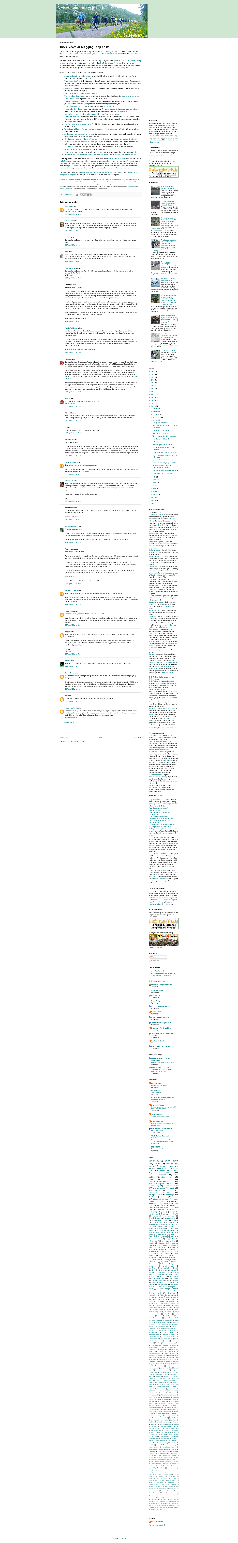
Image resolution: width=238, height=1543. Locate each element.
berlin (168, 1382)
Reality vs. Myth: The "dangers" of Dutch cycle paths (83, 142)
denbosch (156, 1253)
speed (151, 1243)
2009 (153, 501)
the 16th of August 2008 (108, 52)
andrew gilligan (167, 1320)
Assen (168, 683)
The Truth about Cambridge (158, 854)
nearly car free (167, 760)
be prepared (162, 1459)
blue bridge (164, 1303)
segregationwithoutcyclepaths (159, 1208)
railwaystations (154, 1195)
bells (158, 1422)
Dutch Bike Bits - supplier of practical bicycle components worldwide (163, 974)
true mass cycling (169, 1343)
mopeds (165, 1334)
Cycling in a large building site (162, 430)
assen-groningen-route (163, 1322)
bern (152, 1461)
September (157, 417)
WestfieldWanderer (72, 526)
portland (169, 1368)
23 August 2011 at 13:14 (73, 604)
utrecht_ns (159, 1416)
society (172, 1241)
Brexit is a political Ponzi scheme (161, 1149)
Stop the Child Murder (88, 163)
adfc (177, 1418)
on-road (174, 1438)
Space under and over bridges (162, 460)
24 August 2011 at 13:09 (73, 666)
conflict (173, 1262)
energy (167, 1253)
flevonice (160, 1432)
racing (169, 1192)
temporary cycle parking (156, 1449)
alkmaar (174, 1455)
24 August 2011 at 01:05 (73, 625)
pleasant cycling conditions (166, 1230)
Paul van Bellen (70, 268)
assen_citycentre (170, 1260)
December (156, 409)
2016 (153, 392)
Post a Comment (68, 722)
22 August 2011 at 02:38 (73, 231)
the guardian (162, 1285)
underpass (172, 1287)
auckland (153, 1459)
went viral (124, 166)
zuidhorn (163, 1453)
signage (172, 1212)
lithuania (164, 1484)
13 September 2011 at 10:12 (74, 718)
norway (173, 1334)
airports (166, 1455)
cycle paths (75, 163)
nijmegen (151, 1401)
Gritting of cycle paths (156, 650)
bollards (176, 1461)
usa (166, 1220)
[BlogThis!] (83, 194)
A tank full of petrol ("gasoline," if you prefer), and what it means (169, 335)
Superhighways (154, 585)
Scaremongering (83, 104)
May (154, 483)
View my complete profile (157, 1525)
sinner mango (167, 1177)
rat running (168, 1311)
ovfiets (151, 1440)
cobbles (167, 1465)
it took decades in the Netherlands (161, 818)
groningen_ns (163, 1359)
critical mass (172, 1389)
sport (173, 1299)
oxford (171, 1490)
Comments (155, 961)
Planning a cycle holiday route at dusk (165, 470)
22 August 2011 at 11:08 (73, 352)
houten (161, 1330)
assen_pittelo (153, 1382)
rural (172, 1201)
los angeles (164, 1307)
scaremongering (154, 787)
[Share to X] (85, 194)
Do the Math (155, 1090)
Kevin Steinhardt (71, 708)
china (174, 1386)
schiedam (154, 1499)
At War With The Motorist (160, 1017)
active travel (157, 1455)
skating (164, 1409)
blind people (162, 1324)
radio (163, 1492)
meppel (151, 1486)
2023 (153, 371)
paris (163, 1401)
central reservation (163, 1386)
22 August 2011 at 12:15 (73, 421)
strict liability (167, 1411)
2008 (153, 504)
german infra (172, 1328)
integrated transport (161, 1199)
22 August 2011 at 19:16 (73, 542)
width (150, 1376)
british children (167, 1251)
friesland (151, 1476)
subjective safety (155, 1181)
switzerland (152, 1301)
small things (154, 1190)
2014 (153, 397)
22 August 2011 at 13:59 (73, 456)
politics (173, 1270)
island (150, 1480)
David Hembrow (70, 462)
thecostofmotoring (163, 1413)
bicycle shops (153, 1303)
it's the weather (155, 822)
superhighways (158, 1226)
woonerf (166, 1376)
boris (172, 1235)
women (158, 1376)
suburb (172, 1247)
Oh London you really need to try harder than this (82, 114)
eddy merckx (166, 1472)
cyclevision (152, 1391)
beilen (170, 1459)
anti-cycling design (163, 1289)
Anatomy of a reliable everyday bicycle (162, 708)
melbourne (160, 1366)
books (162, 1424)
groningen (163, 1197)
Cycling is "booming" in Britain (159, 829)
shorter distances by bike (169, 1257)
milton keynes (169, 1486)
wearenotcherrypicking (156, 1249)
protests (173, 1440)
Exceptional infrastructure (157, 641)
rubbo (160, 1497)
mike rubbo (169, 1332)
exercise (157, 1474)
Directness (68, 88)
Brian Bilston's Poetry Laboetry (162, 1098)
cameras (174, 1463)
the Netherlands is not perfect (158, 750)
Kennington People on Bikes (161, 1028)
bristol (174, 1382)
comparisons (164, 1173)
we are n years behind (161, 1418)
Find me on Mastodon (156, 948)
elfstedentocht (164, 1395)
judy (164, 1214)
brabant (176, 1424)
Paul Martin (69, 206)
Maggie (67, 632)
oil (158, 1401)
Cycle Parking (153, 677)
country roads (161, 1389)
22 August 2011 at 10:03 (73, 278)
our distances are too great (159, 816)
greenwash (172, 1476)
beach (153, 1324)
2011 (153, 406)
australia (171, 1226)
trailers (159, 1343)
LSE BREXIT (155, 1147)
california (166, 1463)
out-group (175, 1280)
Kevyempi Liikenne (72, 590)
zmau (67, 252)
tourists (151, 1507)
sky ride (173, 1499)
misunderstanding (154, 1334)
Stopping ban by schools (73, 109)
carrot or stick (153, 1214)
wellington (153, 1509)
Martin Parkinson (71, 328)
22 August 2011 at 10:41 (73, 321)
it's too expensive (156, 810)
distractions (172, 1393)
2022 (153, 374)
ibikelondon (69, 481)
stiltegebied (167, 1314)
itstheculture (171, 1330)
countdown (167, 1470)
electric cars (161, 1355)
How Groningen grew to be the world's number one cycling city (86, 139)
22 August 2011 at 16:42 (73, 474)
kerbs (150, 1482)
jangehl (162, 1480)
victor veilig (163, 1507)
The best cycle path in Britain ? (162, 445)
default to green (165, 1391)
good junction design (158, 1278)
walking (176, 1507)
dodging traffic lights (171, 1237)
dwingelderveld (153, 1395)
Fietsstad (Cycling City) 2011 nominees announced (162, 466)
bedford (161, 1382)
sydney (166, 1370)
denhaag (158, 1430)
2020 (153, 380)
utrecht (151, 1289)
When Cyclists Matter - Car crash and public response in (84, 129)
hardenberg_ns (153, 1478)
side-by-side (171, 1283)
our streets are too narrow (158, 808)
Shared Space (153, 752)
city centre (164, 1262)
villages (173, 1301)
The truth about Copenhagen (74, 96)
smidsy (166, 1341)
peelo (170, 1401)
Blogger (123, 1538)
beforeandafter (154, 1251)
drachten (158, 1472)
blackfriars (154, 1424)
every (152, 1432)
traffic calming (165, 1372)
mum (171, 1307)
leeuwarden (171, 1482)
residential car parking (161, 1443)
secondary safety (170, 1445)
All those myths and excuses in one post (79, 134)
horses (158, 1397)
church (160, 1465)
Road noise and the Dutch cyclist (163, 473)
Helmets (151, 785)
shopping (164, 1224)
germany (152, 1266)
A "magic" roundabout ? (160, 423)
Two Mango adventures (160, 433)
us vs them (158, 1318)
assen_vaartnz (156, 1274)
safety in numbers (170, 1405)
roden (170, 1495)
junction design (171, 1480)
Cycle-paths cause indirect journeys (162, 825)
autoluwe (151, 1422)
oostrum (164, 1490)
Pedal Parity (155, 1001)
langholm (160, 1482)
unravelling (157, 1220)
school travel (122, 111)
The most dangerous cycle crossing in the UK (80, 93)
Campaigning (153, 567)
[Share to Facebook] (88, 194)
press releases (154, 1233)
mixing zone (172, 1488)
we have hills (154, 814)
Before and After (68, 161)
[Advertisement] (100, 730)
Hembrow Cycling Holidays (67, 188)
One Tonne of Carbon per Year (161, 1129)
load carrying (171, 1295)
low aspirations (166, 1268)
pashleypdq (153, 1212)
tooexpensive (163, 1301)
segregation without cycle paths (112, 161)
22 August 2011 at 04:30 (73, 245)
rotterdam (173, 1443)
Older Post (137, 737)
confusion (162, 1468)
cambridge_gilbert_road (168, 1426)
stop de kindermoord (164, 1503)
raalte (150, 1443)
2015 (153, 394)
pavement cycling (169, 1337)
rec (169, 1492)
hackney (151, 1330)
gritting (163, 1212)
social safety (174, 1214)
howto (165, 1245)
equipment (175, 1430)
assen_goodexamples (157, 1175)
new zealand (159, 1309)
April (154, 486)
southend (162, 1501)
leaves (157, 1399)
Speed (151, 714)
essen (150, 1474)
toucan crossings (171, 1449)
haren (150, 1397)
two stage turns (164, 1451)
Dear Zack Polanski (157, 1130)
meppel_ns (159, 1486)
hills (158, 1295)
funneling (153, 1359)
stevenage (152, 1503)
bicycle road (153, 1262)
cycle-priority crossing (171, 1428)
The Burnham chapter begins (160, 1116)
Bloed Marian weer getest (159, 1085)
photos (166, 1186)
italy (156, 1480)
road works (161, 1205)
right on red (162, 1495)
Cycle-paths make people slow (160, 827)
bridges (161, 1243)
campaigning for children (164, 1216)
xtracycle (173, 1318)
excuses (175, 1197)
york (171, 1418)
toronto (151, 1416)
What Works (153, 579)
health (161, 1255)
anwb (156, 1457)
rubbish (151, 1445)
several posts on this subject (125, 155)
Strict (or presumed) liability (158, 777)
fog (175, 1474)
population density (160, 1403)
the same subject (109, 106)
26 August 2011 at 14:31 (73, 689)
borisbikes (152, 1349)
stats (172, 1184)
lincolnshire (165, 1399)
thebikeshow (162, 1505)
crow (167, 1326)
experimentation (167, 1474)
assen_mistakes (173, 1272)
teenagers (161, 1272)
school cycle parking (155, 1341)
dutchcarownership (155, 1293)
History (151, 604)
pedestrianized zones (156, 775)
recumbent (168, 1179)
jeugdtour (175, 1361)
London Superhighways (157, 870)
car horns (152, 1465)
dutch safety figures (169, 1264)
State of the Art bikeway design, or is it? (78, 124)
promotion (166, 1203)
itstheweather (153, 1332)
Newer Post (64, 737)
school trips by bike (170, 1407)
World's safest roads (71, 117)
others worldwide (160, 879)
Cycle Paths (153, 589)
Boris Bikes (152, 877)
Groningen (159, 683)
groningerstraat (168, 1266)
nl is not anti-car (156, 1280)
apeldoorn (173, 1420)
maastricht (173, 1484)
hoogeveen (152, 1361)
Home (101, 737)
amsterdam (162, 1235)
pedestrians (153, 1224)
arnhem (172, 1457)
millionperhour (165, 1436)
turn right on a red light (164, 625)
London (116, 114)
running (166, 1497)
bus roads (165, 1384)
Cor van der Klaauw (155, 1320)
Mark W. (68, 359)
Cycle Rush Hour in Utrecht (77, 166)
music (176, 1268)
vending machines (170, 1416)
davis (174, 1470)
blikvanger (168, 1461)
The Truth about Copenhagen (159, 837)
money (171, 1222)
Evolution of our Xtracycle (161, 439)
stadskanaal (172, 1501)
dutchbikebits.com (155, 1218)
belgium (176, 1459)
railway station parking (117, 159)
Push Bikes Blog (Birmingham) (162, 985)
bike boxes (166, 1422)
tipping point (172, 1505)
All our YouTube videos (158, 971)
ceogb (161, 1351)
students (151, 1285)
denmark (172, 1291)
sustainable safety (169, 1447)
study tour (175, 1224)
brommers (161, 1349)
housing (160, 1361)
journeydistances (156, 1364)
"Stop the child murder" (158, 575)
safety (172, 1188)
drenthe (152, 1197)
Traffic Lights (153, 619)
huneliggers (153, 1203)
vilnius (170, 1507)
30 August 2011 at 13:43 (73, 701)
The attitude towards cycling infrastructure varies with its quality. (168, 203)
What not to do (153, 735)
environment (157, 1239)
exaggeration (170, 1239)
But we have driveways (160, 442)
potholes (170, 1403)
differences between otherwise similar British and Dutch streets (99, 172)
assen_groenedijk (169, 1380)
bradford (154, 1426)
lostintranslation (170, 1218)
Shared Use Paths (155, 762)
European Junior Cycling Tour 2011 (164, 463)
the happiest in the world (165, 667)
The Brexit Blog (156, 1114)
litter (174, 1364)
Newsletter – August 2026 (159, 1099)
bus (177, 1251)
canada (154, 1291)
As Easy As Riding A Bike (160, 1006)
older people (162, 1270)
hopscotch (164, 1478)
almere (151, 1457)
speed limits (172, 1409)
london (170, 1190)
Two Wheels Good (157, 1041)
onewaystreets (153, 1368)
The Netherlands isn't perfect (110, 63)
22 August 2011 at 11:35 (73, 406)
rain (175, 1338)
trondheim (152, 1451)
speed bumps (153, 1447)
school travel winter (155, 1407)
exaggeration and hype (130, 96)
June (154, 480)
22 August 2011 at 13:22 (73, 433)
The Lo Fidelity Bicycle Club (161, 1023)
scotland (159, 1445)
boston (153, 1463)
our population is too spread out (160, 812)
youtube (161, 1509)
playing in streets (166, 1338)
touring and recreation (169, 1170)
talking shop (156, 1260)
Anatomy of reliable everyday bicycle (77, 76)
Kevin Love (69, 611)
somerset (158, 1370)
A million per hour (155, 556)
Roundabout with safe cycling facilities (165, 452)
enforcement (171, 1293)
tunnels (161, 1287)
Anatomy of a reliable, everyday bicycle (168, 279)
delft (152, 1430)
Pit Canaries (68, 147)
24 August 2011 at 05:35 (73, 654)
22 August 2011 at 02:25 (73, 214)
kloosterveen (153, 1268)
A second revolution (155, 525)
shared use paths (154, 1409)
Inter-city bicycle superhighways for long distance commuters (86, 155)
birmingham (159, 1461)
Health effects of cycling (157, 689)
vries (157, 1453)
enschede (167, 1430)
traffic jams (175, 1372)
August (155, 420)
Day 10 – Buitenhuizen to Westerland (162, 1062)
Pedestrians (153, 533)
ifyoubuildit (174, 1220)
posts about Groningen (128, 139)
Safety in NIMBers (156, 1092)
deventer (173, 1326)
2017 (153, 389)
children (152, 1179)
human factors (173, 1278)
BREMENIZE (155, 996)
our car (162, 1368)
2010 (153, 498)
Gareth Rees (69, 673)
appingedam (164, 1457)
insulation (173, 1478)
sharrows (163, 1499)
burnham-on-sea (154, 1384)
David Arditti (69, 221)
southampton (152, 1501)
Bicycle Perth (156, 1012)
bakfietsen (173, 1347)
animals (172, 1249)
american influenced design (159, 1420)
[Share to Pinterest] (90, 194)
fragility (151, 1328)
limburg (167, 1364)
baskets (175, 1289)
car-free (170, 1349)
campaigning (154, 1186)
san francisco (174, 1497)
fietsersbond (153, 1241)
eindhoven (152, 1355)
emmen (174, 1472)
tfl (149, 1220)
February (156, 491)
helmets (171, 1255)
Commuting (153, 702)
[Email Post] (76, 194)
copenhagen (159, 1326)
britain (168, 1164)
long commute (70, 403)
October (155, 414)
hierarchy (168, 1432)
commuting (153, 1192)
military (174, 1399)
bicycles (161, 1184)
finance (151, 1295)
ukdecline (173, 1374)
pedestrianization (154, 1338)
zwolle (174, 1345)
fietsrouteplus (173, 1276)
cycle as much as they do (118, 67)
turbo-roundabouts (156, 1374)
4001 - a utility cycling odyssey (75, 149)
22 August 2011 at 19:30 (73, 584)
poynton (157, 1492)
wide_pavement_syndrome (160, 1345)
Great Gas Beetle (157, 990)
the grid (173, 1370)
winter (176, 1186)
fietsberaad (159, 1305)
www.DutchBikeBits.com (160, 1067)
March (155, 488)
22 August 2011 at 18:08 (73, 501)
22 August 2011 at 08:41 (73, 261)
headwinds (173, 1359)
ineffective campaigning (166, 1210)
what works (162, 1168)
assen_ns (175, 1322)
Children (152, 654)
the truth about (153, 1372)
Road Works (153, 691)
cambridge (170, 1195)
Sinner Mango (69, 99)
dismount (161, 1393)
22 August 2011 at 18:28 (73, 519)
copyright (151, 1389)
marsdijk (151, 1366)
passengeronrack (161, 1440)
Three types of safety (72, 81)
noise (167, 1280)
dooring (151, 1472)
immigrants (166, 1397)
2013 (153, 400)
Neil (66, 696)
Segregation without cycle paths (159, 596)
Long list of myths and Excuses (159, 800)
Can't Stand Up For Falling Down (162, 1046)
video (157, 1163)
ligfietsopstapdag (154, 1484)
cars (150, 1184)
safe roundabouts (172, 1297)
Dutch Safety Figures (156, 542)
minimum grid (162, 1488)
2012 (153, 403)
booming (168, 1424)
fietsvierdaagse (167, 1357)
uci (156, 1507)
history (162, 1201)
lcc (163, 1295)
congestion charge (172, 1468)
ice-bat (168, 1361)
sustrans (151, 1272)
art (177, 1457)
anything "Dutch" (159, 748)
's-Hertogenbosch (111, 129)
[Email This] (81, 194)
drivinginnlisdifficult (154, 1353)
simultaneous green (159, 1299)
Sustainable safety (155, 550)
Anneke (68, 661)
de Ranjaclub (156, 1083)
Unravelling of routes (156, 602)
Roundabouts (153, 629)
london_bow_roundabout (158, 1434)
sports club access (155, 1411)
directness (171, 1181)
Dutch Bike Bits (132, 186)
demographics (153, 1264)
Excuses (67, 152)
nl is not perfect (159, 1188)
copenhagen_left (156, 1470)
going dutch (153, 1228)
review (172, 1205)
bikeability (175, 1422)
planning (162, 1166)
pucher (159, 1311)
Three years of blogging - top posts (164, 436)
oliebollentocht (165, 1438)
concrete (151, 1428)
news (163, 1241)
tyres (166, 1374)
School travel (153, 668)
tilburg (174, 1413)
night (153, 1270)
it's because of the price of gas (160, 820)
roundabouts (153, 1257)
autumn (164, 1347)
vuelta (166, 1318)
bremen (159, 1463)
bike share (169, 1274)
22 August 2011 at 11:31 (73, 392)
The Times (163, 1378)
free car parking (161, 1328)
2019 (153, 383)
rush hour (161, 1247)
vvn (150, 1418)
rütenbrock (158, 1405)
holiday (163, 1228)
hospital (176, 1432)
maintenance (158, 1222)
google (161, 1476)
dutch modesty (170, 1353)
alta (158, 1380)
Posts (154, 957)
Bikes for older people (72, 106)
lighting (168, 1305)
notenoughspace (154, 1337)
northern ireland (153, 1490)
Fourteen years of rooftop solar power (162, 1123)
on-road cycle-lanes (156, 1297)
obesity (169, 1309)
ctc (163, 1291)
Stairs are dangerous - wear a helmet (77, 101)
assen (152, 1160)
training (160, 1316)
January (156, 494)
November (156, 411)
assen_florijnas (153, 1347)
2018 (153, 386)
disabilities (172, 1351)
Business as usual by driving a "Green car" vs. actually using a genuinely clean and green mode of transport (169, 319)
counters (159, 1428)
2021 (153, 377)
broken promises (154, 1237)
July (154, 477)
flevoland (173, 1395)
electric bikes (161, 1276)
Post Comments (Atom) (76, 741)
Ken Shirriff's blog (157, 1105)
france (176, 1357)
